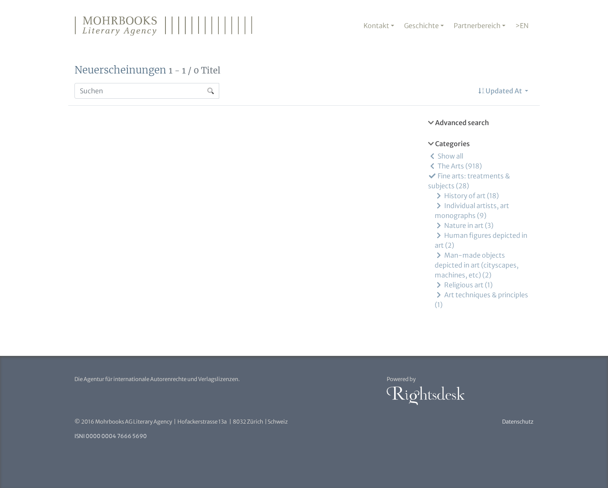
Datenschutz (518, 421)
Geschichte (421, 25)
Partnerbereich (477, 25)
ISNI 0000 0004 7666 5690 (110, 436)
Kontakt (376, 25)
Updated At (503, 91)
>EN (522, 25)
